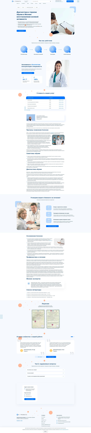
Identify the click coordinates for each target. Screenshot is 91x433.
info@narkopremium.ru (29, 396)
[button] (72, 336)
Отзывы (32, 3)
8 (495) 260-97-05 (28, 394)
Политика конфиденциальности (45, 424)
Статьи (36, 3)
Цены (28, 3)
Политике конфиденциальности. (64, 429)
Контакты (44, 3)
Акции (40, 3)
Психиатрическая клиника (30, 7)
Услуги (18, 3)
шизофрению (52, 132)
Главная (19, 7)
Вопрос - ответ (43, 421)
